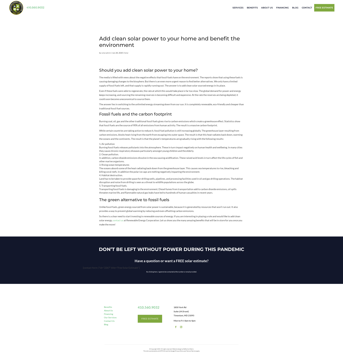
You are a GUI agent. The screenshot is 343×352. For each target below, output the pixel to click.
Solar (126, 53)
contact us (118, 220)
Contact (307, 7)
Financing (282, 7)
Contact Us (109, 321)
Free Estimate (150, 318)
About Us (267, 7)
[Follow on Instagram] (181, 327)
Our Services (110, 317)
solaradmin (106, 53)
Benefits (252, 7)
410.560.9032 (35, 7)
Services (237, 7)
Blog (295, 7)
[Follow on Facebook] (176, 327)
